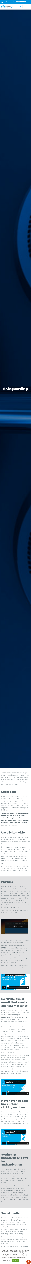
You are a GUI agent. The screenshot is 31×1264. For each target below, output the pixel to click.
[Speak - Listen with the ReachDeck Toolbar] (28, 1262)
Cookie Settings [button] (6, 1260)
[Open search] (24, 6)
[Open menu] (28, 6)
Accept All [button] (15, 1260)
